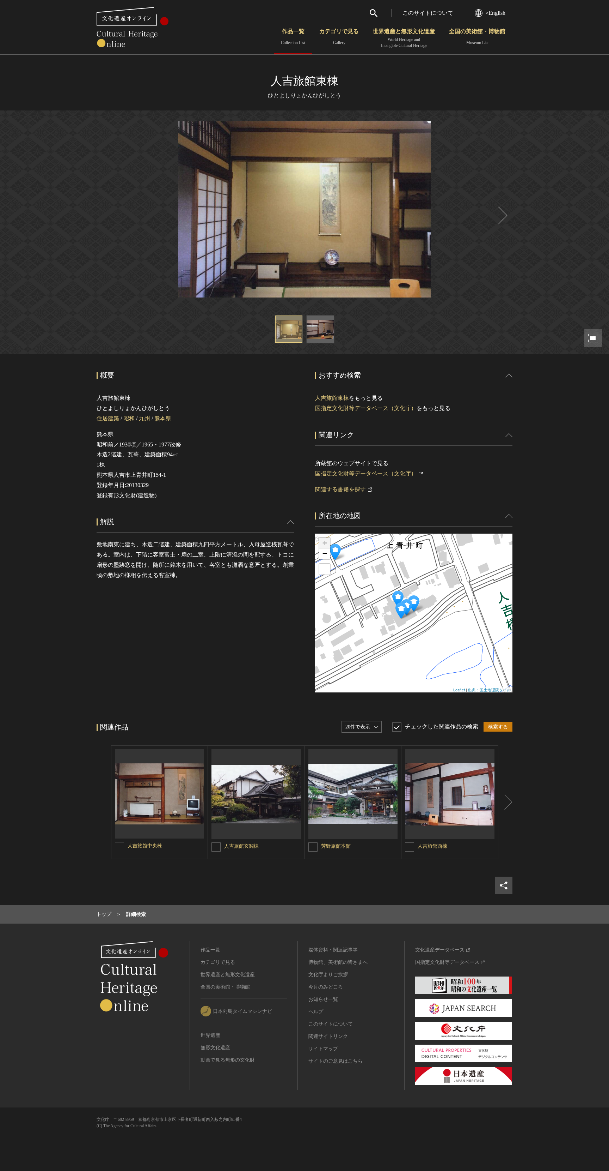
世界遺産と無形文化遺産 (404, 38)
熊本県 (162, 418)
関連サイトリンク (328, 1036)
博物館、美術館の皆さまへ (338, 962)
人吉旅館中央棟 (145, 845)
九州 (144, 418)
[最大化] (324, 569)
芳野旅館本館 (336, 846)
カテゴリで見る (339, 36)
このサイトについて (427, 13)
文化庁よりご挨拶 (328, 974)
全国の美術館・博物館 (477, 36)
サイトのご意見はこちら (335, 1061)
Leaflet (459, 689)
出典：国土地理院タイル (489, 689)
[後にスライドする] (501, 215)
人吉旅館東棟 (332, 398)
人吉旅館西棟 (432, 846)
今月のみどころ (325, 987)
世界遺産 (210, 1035)
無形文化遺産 (215, 1047)
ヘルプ (315, 1011)
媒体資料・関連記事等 (333, 950)
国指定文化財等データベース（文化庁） (366, 408)
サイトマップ (323, 1048)
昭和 (129, 418)
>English (495, 13)
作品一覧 (293, 36)
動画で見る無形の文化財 (228, 1060)
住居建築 (108, 418)
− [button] (324, 553)
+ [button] (324, 543)
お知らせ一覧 (323, 999)
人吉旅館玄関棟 (241, 846)
